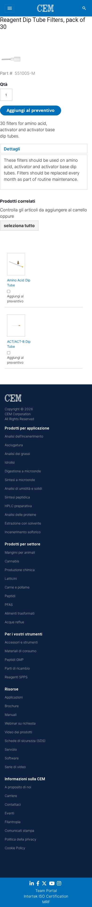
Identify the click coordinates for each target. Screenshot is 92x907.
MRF (46, 901)
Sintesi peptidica (17, 497)
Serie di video (15, 767)
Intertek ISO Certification (46, 896)
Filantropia (13, 822)
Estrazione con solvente (23, 523)
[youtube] (52, 884)
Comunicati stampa (19, 830)
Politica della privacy (20, 839)
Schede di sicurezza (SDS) (25, 741)
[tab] (43, 148)
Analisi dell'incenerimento (24, 436)
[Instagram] (59, 884)
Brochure (12, 706)
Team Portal (46, 890)
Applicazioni (14, 697)
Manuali (11, 715)
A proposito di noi (18, 787)
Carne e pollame (17, 587)
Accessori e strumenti (21, 642)
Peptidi (10, 596)
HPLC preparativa (18, 506)
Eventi (9, 813)
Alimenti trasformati (19, 613)
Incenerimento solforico (23, 532)
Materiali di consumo (20, 651)
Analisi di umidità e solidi (23, 488)
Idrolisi (10, 462)
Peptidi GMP (14, 660)
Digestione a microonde (23, 471)
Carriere (11, 796)
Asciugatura (14, 445)
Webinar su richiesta (20, 723)
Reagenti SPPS (16, 677)
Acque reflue (14, 622)
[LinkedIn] (32, 884)
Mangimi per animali (20, 552)
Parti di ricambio (17, 668)
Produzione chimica (20, 570)
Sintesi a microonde (20, 480)
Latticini (11, 578)
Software (12, 758)
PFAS (9, 605)
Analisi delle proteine (20, 515)
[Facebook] (38, 884)
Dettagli (12, 148)
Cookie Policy (15, 848)
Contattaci (13, 804)
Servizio (11, 749)
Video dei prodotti (18, 732)
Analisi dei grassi (17, 454)
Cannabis (12, 561)
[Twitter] (45, 884)
